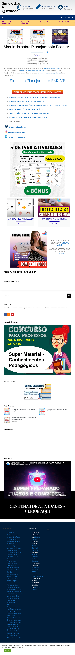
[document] (37, 327)
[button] (64, 313)
